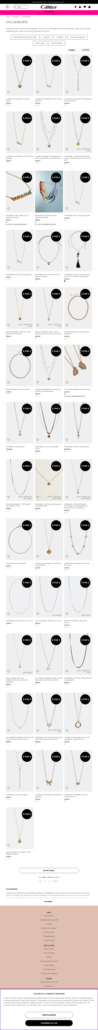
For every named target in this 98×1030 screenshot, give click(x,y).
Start (8, 17)
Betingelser (49, 916)
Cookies (49, 924)
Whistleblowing (49, 969)
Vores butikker (49, 953)
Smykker (16, 17)
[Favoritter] (86, 7)
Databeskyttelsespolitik (49, 920)
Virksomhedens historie (49, 961)
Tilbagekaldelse (49, 936)
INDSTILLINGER (49, 1015)
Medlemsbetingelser (49, 928)
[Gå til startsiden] (49, 7)
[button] (81, 7)
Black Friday (49, 949)
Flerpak (59, 37)
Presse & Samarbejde (49, 973)
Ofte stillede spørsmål (49, 982)
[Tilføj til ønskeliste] (8, 92)
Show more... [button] (49, 870)
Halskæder (26, 17)
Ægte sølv (40, 43)
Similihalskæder (77, 37)
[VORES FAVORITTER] (86, 50)
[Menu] (8, 7)
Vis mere (48, 902)
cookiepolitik (72, 1005)
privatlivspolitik (53, 1005)
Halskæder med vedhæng (25, 37)
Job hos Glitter (49, 932)
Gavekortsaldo (49, 940)
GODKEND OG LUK (49, 1023)
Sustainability (49, 965)
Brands (49, 957)
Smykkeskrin (57, 43)
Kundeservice (49, 986)
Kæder (47, 37)
